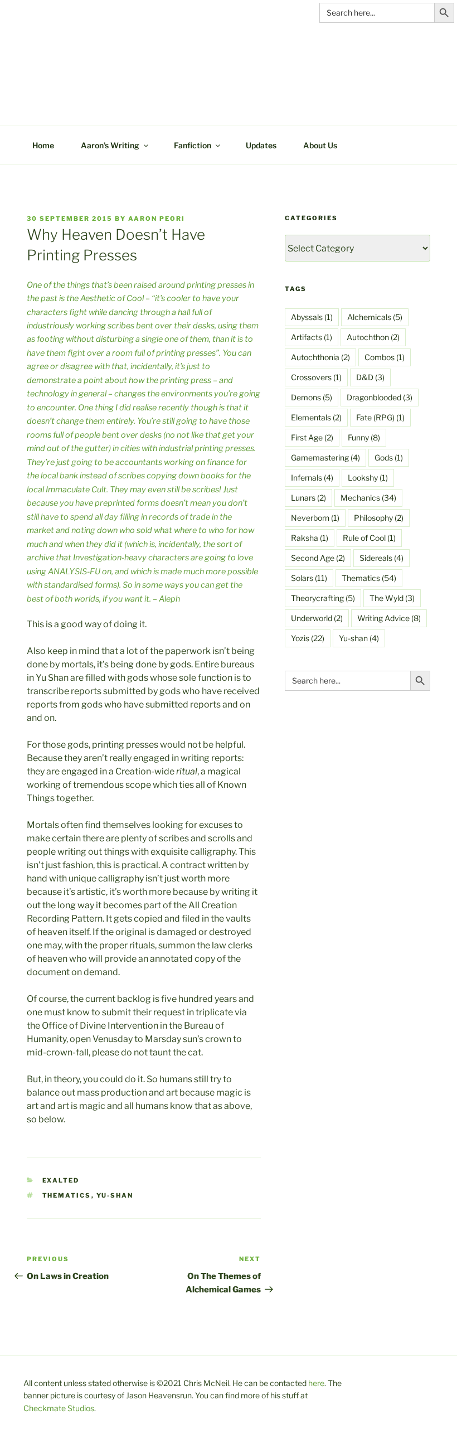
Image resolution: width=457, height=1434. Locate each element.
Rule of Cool (369, 537)
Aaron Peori (156, 218)
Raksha (309, 537)
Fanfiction (192, 145)
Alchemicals (374, 317)
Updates (261, 145)
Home (43, 145)
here (316, 1383)
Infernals (312, 477)
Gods (389, 457)
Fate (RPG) (380, 417)
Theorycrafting (323, 598)
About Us (320, 145)
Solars (309, 578)
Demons (311, 397)
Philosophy (378, 517)
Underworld (317, 618)
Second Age (318, 558)
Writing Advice (389, 618)
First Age (312, 437)
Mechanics (368, 497)
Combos (384, 357)
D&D (370, 377)
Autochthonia (320, 357)
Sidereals (381, 558)
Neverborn (315, 517)
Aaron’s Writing (110, 145)
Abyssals (312, 317)
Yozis (307, 638)
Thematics (66, 1195)
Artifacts (311, 337)
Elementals (316, 417)
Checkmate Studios (58, 1408)
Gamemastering (325, 457)
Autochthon (373, 337)
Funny (364, 437)
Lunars (308, 497)
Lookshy (368, 477)
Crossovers (316, 377)
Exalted (61, 1180)
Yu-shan (115, 1195)
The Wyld (392, 598)
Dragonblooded (379, 397)
